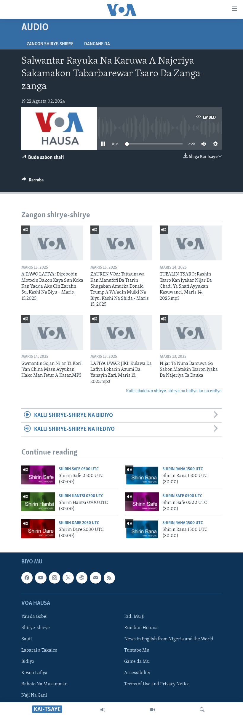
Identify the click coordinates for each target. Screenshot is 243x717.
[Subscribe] (95, 577)
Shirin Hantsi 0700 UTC (81, 496)
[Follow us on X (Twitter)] (68, 577)
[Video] (153, 709)
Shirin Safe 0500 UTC (79, 469)
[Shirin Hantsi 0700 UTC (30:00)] (38, 501)
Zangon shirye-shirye (50, 44)
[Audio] (103, 709)
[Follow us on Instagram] (54, 577)
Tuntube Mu (136, 650)
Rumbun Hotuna (141, 628)
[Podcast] (81, 577)
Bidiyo (27, 661)
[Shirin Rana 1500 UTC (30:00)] (142, 474)
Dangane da (97, 44)
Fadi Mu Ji (134, 616)
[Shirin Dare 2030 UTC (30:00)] (38, 528)
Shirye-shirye (35, 628)
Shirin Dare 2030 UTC (79, 523)
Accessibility (137, 673)
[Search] (202, 709)
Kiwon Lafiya (34, 673)
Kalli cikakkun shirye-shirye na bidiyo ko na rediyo (174, 391)
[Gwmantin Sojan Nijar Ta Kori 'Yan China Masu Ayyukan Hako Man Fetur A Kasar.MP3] (52, 332)
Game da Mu (137, 661)
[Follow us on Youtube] (40, 577)
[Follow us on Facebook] (27, 577)
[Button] (33, 181)
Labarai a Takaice (39, 650)
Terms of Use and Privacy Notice (157, 684)
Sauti (26, 639)
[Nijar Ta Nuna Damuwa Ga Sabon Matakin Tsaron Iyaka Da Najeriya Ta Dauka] (191, 332)
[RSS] (109, 577)
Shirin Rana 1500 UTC (182, 469)
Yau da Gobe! (34, 616)
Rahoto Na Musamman (44, 684)
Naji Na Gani (34, 695)
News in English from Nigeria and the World (168, 639)
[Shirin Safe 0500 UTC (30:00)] (38, 474)
